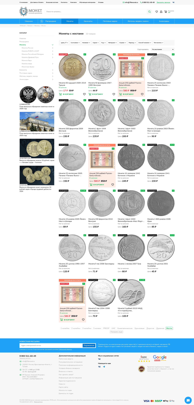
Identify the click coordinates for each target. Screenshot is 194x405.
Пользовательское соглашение (70, 362)
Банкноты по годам (66, 393)
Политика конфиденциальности (71, 365)
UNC (113, 328)
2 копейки (75, 328)
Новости (62, 384)
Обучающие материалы (87, 2)
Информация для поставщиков (70, 378)
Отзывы (100, 2)
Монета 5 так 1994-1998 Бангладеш (99, 309)
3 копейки (86, 328)
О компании (24, 2)
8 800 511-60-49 (148, 2)
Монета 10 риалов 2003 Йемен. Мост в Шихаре (160, 130)
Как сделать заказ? (66, 375)
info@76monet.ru (131, 2)
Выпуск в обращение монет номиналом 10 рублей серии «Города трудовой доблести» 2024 (35, 189)
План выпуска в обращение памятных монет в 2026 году (37, 107)
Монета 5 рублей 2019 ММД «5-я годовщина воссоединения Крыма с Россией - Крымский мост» (130, 309)
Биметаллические (124, 328)
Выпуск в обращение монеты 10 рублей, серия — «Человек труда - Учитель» (37, 161)
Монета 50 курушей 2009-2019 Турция (72, 84)
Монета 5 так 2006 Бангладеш (101, 264)
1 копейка (65, 328)
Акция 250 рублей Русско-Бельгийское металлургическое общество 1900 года (131, 84)
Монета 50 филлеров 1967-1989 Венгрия (100, 84)
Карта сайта (63, 387)
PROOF (106, 328)
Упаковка (73, 2)
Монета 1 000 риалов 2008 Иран (159, 220)
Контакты (64, 2)
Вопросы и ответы (66, 371)
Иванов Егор (38, 402)
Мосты (169, 328)
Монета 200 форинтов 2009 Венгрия (71, 130)
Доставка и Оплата (36, 2)
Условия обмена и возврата (69, 368)
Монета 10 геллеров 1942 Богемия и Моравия (129, 174)
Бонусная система (52, 2)
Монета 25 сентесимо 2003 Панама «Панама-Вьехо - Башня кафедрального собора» (160, 84)
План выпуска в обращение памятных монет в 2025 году (37, 134)
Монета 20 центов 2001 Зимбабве (157, 265)
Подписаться (89, 345)
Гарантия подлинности (67, 381)
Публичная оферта (66, 359)
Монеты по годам (65, 390)
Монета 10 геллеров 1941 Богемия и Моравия (158, 174)
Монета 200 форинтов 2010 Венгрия (100, 220)
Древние (160, 328)
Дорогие (150, 328)
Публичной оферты (65, 349)
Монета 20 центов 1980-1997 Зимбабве (72, 265)
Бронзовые (139, 328)
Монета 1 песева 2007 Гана (129, 264)
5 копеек (97, 328)
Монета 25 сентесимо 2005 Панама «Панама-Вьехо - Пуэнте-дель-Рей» (70, 174)
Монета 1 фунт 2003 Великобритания (126, 130)
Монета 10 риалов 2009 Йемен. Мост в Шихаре (72, 220)
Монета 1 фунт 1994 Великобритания (97, 130)
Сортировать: (143, 49)
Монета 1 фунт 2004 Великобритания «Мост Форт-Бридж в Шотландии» (130, 220)
